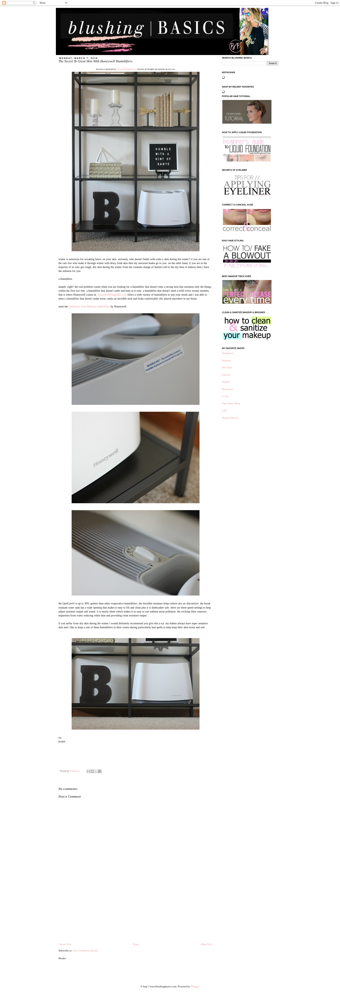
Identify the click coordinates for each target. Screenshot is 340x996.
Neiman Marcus (230, 417)
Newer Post (65, 944)
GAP (224, 410)
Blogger (195, 986)
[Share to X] (96, 771)
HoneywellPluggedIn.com (126, 69)
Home (136, 944)
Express (226, 374)
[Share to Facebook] (100, 771)
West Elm (227, 367)
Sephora (226, 360)
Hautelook (227, 389)
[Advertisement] (135, 912)
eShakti (226, 381)
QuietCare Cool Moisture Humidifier (89, 306)
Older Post (206, 944)
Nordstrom (227, 353)
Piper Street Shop (231, 403)
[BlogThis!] (92, 771)
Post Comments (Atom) (85, 950)
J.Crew (225, 396)
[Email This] (89, 771)
